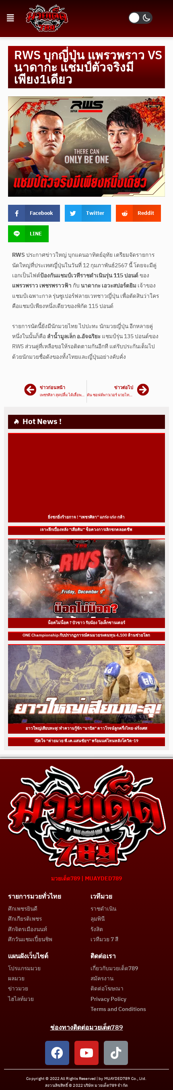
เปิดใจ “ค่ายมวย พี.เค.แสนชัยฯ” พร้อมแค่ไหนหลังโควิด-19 (86, 741)
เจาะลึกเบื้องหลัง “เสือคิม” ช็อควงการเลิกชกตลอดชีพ (86, 529)
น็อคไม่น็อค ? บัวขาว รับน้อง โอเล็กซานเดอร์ (86, 623)
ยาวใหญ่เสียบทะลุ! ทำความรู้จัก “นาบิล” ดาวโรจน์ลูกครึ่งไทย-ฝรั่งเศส (86, 728)
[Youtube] (86, 1053)
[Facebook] (57, 1053)
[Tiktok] (116, 1053)
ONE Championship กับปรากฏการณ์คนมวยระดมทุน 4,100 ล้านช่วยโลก (87, 635)
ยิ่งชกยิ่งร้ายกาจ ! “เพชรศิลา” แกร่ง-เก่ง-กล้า (87, 517)
